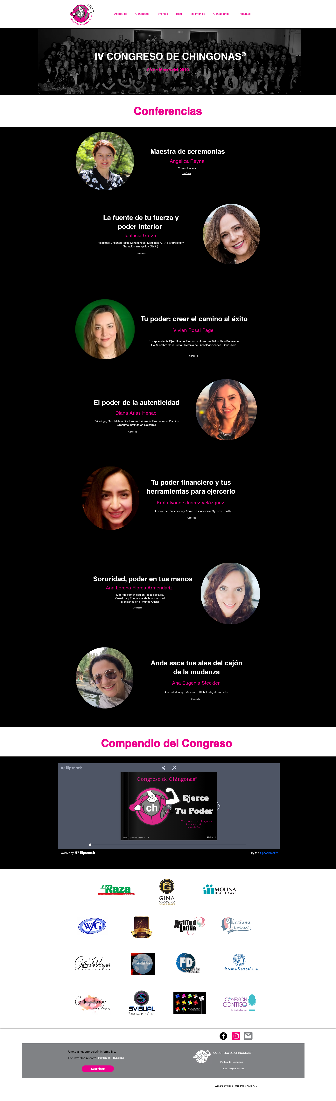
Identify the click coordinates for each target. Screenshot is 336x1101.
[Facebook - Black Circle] (223, 1036)
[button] (142, 14)
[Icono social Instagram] (236, 1036)
